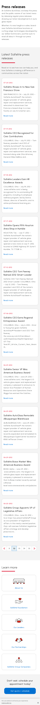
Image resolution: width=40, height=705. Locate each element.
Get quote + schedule (20, 691)
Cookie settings (6, 703)
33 (19, 548)
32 (14, 548)
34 (24, 548)
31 (9, 548)
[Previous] (4, 548)
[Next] (34, 548)
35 (29, 548)
